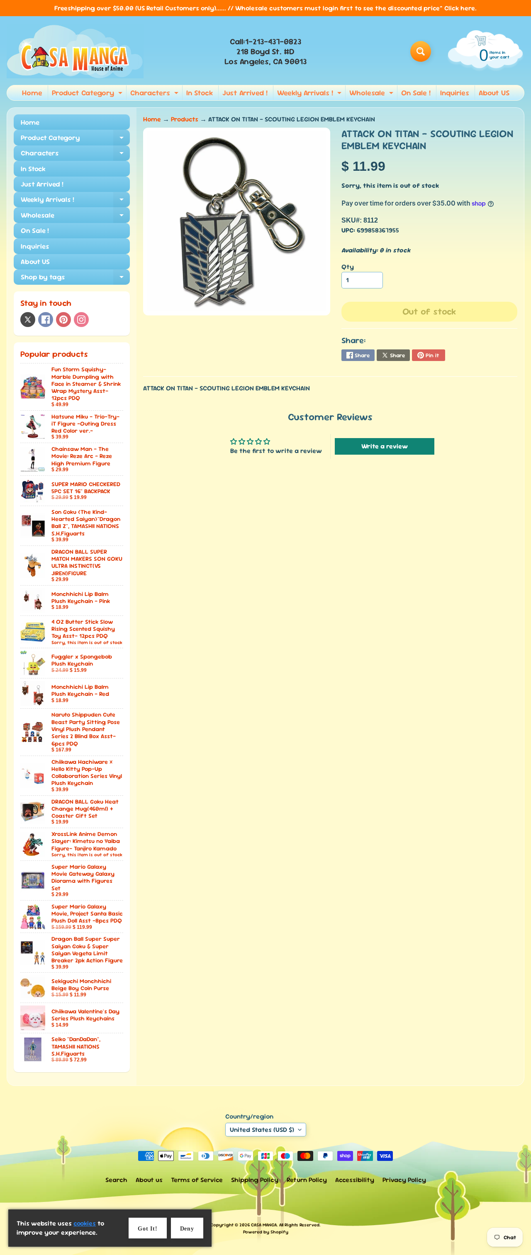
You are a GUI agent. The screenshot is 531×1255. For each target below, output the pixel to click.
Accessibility (354, 1179)
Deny (187, 1229)
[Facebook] (45, 319)
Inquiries (454, 92)
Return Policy (307, 1179)
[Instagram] (81, 319)
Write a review (384, 446)
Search (116, 1179)
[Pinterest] (63, 319)
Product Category (88, 94)
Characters (155, 94)
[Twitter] (27, 319)
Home (32, 92)
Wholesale (372, 94)
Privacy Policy (404, 1179)
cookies (84, 1223)
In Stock (199, 92)
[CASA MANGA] (75, 51)
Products (184, 119)
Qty (347, 266)
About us (149, 1179)
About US (494, 92)
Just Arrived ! (245, 92)
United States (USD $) (262, 1129)
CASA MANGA (264, 1225)
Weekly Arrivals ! (310, 94)
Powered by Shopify (265, 1232)
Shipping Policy (254, 1179)
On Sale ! (416, 92)
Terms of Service (197, 1179)
